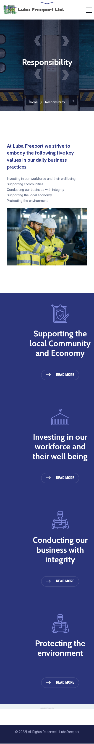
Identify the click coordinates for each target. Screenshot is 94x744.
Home (33, 102)
